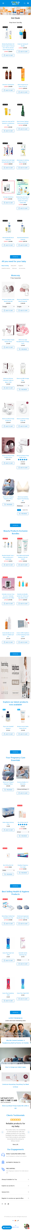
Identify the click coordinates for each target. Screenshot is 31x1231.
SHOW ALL (15, 257)
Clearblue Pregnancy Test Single (23, 866)
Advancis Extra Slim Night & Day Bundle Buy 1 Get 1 (8, 161)
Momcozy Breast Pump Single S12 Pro (23, 456)
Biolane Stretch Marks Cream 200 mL (23, 727)
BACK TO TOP (15, 1227)
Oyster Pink (25, 510)
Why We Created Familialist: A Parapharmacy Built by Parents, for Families (15, 1041)
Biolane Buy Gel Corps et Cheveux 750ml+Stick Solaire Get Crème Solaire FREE (22, 200)
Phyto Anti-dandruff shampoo (8, 727)
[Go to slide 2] (14, 12)
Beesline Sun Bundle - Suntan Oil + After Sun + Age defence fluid (23, 596)
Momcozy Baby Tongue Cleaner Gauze (8, 341)
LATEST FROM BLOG (15, 1018)
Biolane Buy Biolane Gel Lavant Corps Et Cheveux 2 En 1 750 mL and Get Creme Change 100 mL (8, 47)
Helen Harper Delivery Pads (8, 823)
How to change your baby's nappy (15, 1067)
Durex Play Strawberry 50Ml (8, 994)
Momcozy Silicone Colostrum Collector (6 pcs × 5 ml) (8, 380)
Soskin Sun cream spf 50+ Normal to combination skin (8, 123)
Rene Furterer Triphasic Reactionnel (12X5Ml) (23, 122)
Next (28, 716)
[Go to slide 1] (12, 12)
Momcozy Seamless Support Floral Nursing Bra (23, 499)
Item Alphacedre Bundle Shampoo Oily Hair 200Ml (23, 557)
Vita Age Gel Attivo (8, 197)
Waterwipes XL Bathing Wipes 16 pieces (23, 161)
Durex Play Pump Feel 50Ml (8, 954)
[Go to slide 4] (18, 12)
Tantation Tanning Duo (8, 85)
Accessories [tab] (22, 268)
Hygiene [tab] (20, 266)
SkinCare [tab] (14, 268)
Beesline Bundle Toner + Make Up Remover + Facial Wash (8, 557)
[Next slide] (27, 11)
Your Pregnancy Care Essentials (15, 759)
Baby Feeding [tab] (5, 266)
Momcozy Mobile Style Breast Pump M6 (8, 300)
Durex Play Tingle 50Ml (23, 993)
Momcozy (15, 275)
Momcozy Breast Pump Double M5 (8, 420)
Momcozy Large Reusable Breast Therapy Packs (23, 342)
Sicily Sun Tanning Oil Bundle (23, 45)
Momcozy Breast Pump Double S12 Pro (8, 456)
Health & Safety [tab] (6, 268)
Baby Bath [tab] (13, 266)
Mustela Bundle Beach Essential (23, 239)
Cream (19, 510)
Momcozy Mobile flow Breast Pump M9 (23, 300)
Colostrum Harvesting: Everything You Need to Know (15, 1085)
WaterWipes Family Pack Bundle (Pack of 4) (8, 917)
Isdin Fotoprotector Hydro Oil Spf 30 (23, 86)
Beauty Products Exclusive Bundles (16, 532)
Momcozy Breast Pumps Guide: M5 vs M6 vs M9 (15, 1107)
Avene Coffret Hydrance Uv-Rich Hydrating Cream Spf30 (22, 635)
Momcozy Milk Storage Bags (23, 379)
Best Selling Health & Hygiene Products (15, 893)
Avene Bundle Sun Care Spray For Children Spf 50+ (8, 635)
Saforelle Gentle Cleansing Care (23, 954)
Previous (2, 716)
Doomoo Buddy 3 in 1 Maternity (22, 783)
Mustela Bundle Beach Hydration (8, 239)
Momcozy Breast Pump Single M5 (23, 420)
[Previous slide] (3, 11)
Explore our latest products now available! (15, 703)
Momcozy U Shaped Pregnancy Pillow (8, 498)
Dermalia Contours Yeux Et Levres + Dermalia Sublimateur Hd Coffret (8, 596)
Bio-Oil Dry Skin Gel (8, 865)
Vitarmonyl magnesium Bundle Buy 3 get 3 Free (23, 917)
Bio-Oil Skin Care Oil (23, 822)
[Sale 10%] (8, 906)
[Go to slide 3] (16, 12)
